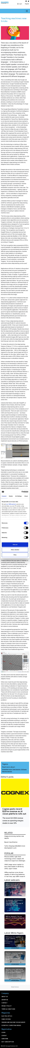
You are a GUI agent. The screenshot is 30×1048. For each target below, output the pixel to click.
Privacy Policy (6, 1006)
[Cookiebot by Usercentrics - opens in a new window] (21, 492)
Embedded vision (7, 769)
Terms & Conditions (8, 1009)
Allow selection (15, 549)
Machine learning (7, 771)
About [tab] (26, 496)
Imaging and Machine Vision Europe (13, 1022)
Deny (15, 554)
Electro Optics (7, 1016)
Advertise (5, 1000)
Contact (4, 1003)
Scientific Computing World (11, 1025)
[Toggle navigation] (27, 11)
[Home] (7, 2)
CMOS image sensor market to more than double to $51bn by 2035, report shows (14, 866)
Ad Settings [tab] (18, 496)
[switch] (26, 528)
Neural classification (10, 842)
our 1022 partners (11, 504)
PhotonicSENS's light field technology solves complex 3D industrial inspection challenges (14, 859)
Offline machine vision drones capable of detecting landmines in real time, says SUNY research (14, 874)
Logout (4, 1035)
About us (5, 996)
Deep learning (16, 769)
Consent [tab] (4, 496)
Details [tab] (11, 496)
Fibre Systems (6, 1019)
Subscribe (5, 1039)
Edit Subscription (8, 1042)
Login (3, 1032)
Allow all (15, 544)
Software (23, 769)
